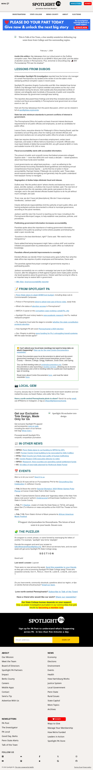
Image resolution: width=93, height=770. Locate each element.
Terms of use (78, 767)
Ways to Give (54, 723)
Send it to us (39, 477)
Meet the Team (9, 661)
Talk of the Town (10, 745)
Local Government (56, 687)
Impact (5, 674)
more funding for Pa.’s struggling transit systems (56, 333)
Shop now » (27, 430)
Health (51, 674)
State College (36, 14)
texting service (50, 367)
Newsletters (9, 718)
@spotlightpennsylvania (55, 400)
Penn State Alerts (10, 740)
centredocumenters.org (51, 365)
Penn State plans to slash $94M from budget (35, 295)
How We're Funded (57, 732)
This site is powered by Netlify (24, 767)
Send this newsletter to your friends (61, 567)
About (65, 14)
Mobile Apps (8, 687)
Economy (52, 657)
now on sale (33, 426)
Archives (52, 709)
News (51, 653)
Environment (54, 666)
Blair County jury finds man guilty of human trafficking (45, 456)
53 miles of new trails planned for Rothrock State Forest (43, 464)
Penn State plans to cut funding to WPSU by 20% (44, 450)
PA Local (6, 731)
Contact (5, 692)
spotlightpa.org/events (29, 110)
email (74, 398)
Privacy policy (87, 767)
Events (51, 670)
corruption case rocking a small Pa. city (52, 310)
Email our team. (48, 584)
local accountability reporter (37, 281)
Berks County (52, 14)
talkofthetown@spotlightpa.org (28, 546)
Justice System (55, 683)
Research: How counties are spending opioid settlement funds (49, 461)
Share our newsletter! (66, 596)
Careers (5, 683)
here (50, 375)
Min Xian (20, 281)
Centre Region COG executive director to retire (40, 458)
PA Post (5, 723)
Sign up (66, 640)
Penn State (53, 692)
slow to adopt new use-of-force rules (50, 301)
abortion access (39, 306)
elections (76, 14)
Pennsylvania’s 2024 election (51, 328)
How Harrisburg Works (59, 679)
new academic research (53, 315)
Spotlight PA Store (56, 741)
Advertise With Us (10, 700)
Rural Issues (53, 696)
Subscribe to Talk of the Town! (63, 591)
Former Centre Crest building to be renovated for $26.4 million (47, 453)
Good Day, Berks (10, 736)
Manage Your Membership (60, 728)
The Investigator (10, 727)
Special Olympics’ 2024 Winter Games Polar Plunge (44, 489)
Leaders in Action (56, 736)
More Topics (53, 705)
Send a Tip (7, 696)
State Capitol (54, 700)
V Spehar (26, 505)
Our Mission (7, 657)
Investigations (19, 14)
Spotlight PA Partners (12, 670)
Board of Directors (11, 666)
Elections (52, 661)
